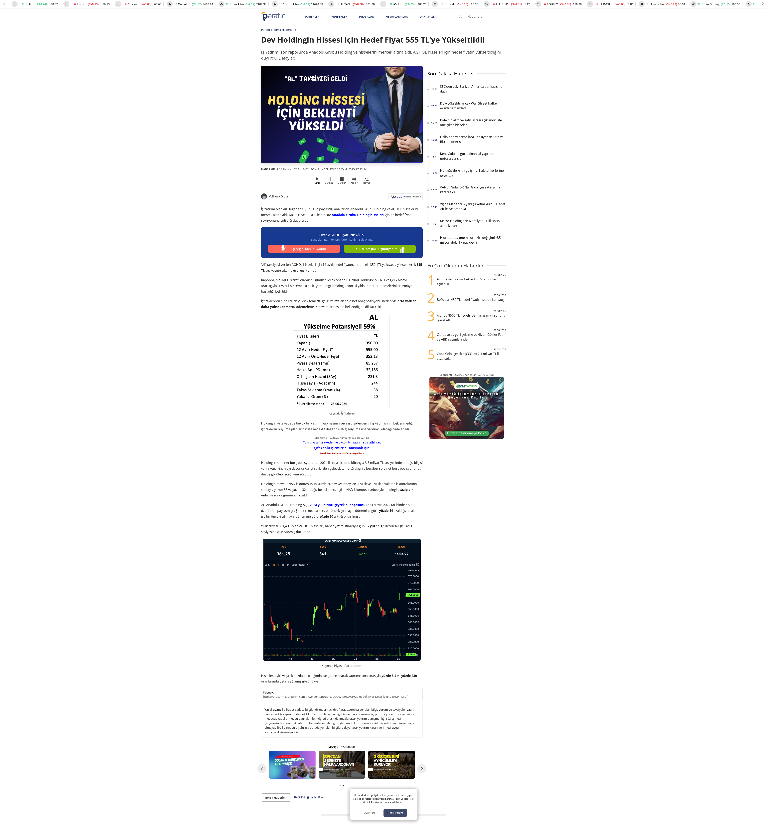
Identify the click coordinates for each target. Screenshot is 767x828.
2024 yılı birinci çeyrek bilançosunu (338, 505)
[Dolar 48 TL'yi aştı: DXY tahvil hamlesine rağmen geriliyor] (292, 764)
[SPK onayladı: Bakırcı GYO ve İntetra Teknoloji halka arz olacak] (342, 764)
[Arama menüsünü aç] (460, 16)
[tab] (340, 785)
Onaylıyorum (395, 812)
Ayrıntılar (369, 813)
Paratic (265, 30)
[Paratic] (273, 16)
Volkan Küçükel (279, 196)
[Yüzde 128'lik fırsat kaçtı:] (391, 764)
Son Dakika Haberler (450, 73)
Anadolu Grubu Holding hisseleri (358, 215)
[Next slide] (762, 4)
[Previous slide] (4, 4)
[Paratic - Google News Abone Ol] (405, 197)
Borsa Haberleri (283, 30)
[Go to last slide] (261, 768)
